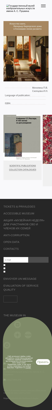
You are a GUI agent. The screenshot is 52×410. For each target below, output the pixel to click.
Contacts (11, 248)
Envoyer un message (20, 278)
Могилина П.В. (40, 88)
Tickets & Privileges (19, 206)
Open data (11, 241)
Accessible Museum (18, 213)
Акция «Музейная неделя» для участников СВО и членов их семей (23, 224)
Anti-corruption (16, 235)
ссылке (28, 367)
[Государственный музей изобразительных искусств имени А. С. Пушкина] (23, 11)
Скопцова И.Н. (40, 91)
